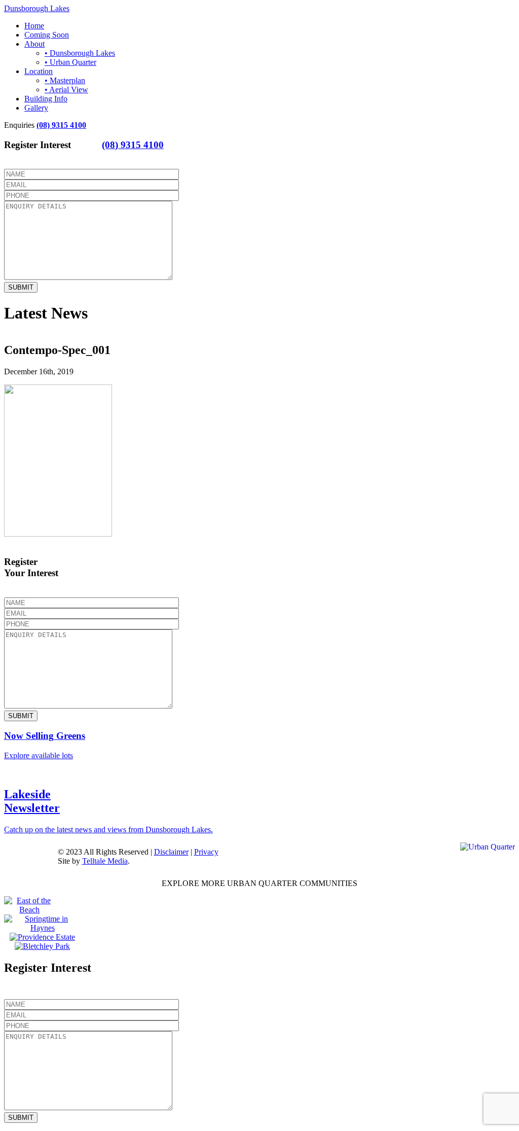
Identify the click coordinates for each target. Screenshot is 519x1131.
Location (38, 71)
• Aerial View (66, 89)
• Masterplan (65, 80)
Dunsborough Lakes (36, 8)
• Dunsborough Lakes (80, 53)
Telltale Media (105, 861)
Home (34, 25)
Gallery (36, 107)
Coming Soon (46, 34)
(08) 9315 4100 (61, 125)
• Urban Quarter (70, 62)
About (34, 44)
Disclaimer (171, 851)
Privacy (206, 851)
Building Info (45, 98)
